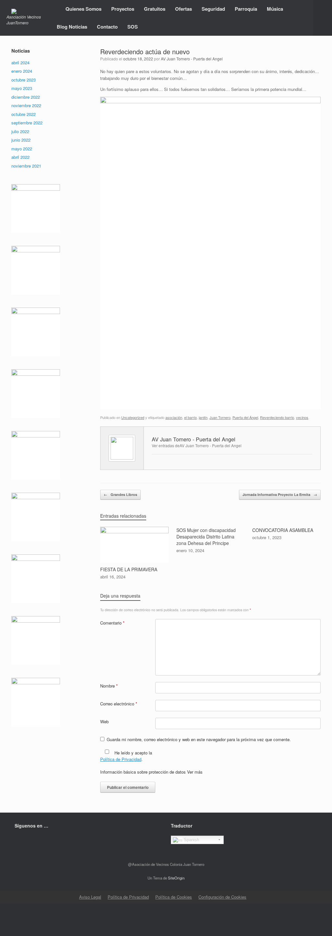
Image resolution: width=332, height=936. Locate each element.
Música (275, 8)
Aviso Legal (90, 897)
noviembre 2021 (26, 166)
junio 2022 (20, 140)
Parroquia (246, 8)
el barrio (190, 417)
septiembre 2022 (26, 123)
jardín (203, 417)
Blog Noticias (72, 26)
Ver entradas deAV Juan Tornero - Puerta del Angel (197, 445)
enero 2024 (21, 71)
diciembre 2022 (25, 97)
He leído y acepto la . (126, 756)
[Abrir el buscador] (322, 18)
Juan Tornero (220, 417)
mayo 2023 (21, 88)
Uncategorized (132, 417)
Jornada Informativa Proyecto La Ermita (280, 494)
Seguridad (213, 8)
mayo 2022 (21, 148)
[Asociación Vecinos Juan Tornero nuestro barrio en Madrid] (26, 11)
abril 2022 (20, 157)
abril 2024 (20, 62)
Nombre (109, 686)
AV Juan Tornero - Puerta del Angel (192, 58)
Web (104, 721)
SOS (132, 26)
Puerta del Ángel (245, 417)
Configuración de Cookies (222, 897)
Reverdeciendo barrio (277, 417)
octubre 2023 (23, 80)
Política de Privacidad (120, 759)
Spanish (191, 839)
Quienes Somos (83, 8)
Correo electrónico (118, 704)
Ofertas (183, 8)
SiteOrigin (176, 877)
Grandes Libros (120, 494)
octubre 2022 (23, 114)
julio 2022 (20, 131)
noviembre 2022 (26, 105)
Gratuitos (154, 8)
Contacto (107, 26)
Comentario (112, 623)
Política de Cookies (173, 897)
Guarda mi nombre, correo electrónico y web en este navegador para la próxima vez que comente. (199, 739)
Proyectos (122, 8)
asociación (173, 417)
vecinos (302, 417)
